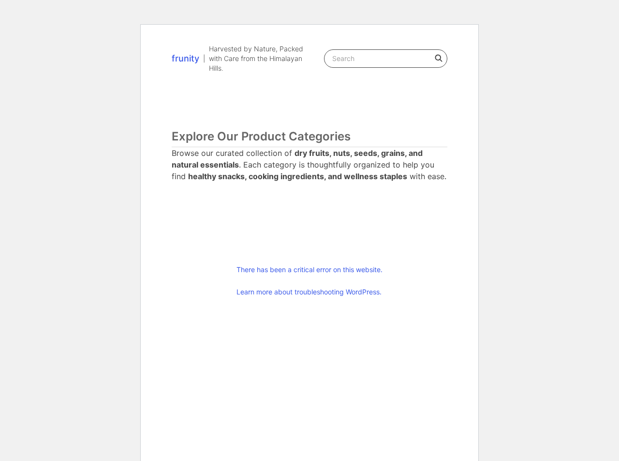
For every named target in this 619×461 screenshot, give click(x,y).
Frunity (185, 58)
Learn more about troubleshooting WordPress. (309, 292)
